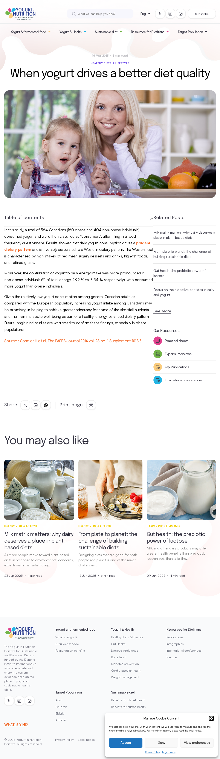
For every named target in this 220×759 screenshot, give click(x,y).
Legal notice (169, 752)
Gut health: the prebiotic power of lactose (179, 273)
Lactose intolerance (124, 650)
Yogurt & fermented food (28, 32)
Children (61, 707)
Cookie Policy (152, 752)
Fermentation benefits (70, 650)
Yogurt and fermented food (75, 629)
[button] (211, 718)
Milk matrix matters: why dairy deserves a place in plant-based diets (184, 235)
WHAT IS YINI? (16, 724)
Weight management (125, 677)
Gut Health (118, 644)
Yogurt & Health (71, 32)
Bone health (119, 657)
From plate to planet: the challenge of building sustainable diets (182, 254)
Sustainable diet (106, 32)
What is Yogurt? (66, 637)
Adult (59, 700)
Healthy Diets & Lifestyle (110, 63)
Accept (126, 743)
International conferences (184, 650)
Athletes (61, 720)
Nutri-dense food (67, 644)
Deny (161, 743)
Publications (175, 637)
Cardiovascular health (126, 670)
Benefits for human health (128, 707)
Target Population (190, 32)
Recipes (172, 657)
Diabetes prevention (125, 664)
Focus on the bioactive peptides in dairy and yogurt (183, 292)
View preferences (197, 743)
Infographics (175, 644)
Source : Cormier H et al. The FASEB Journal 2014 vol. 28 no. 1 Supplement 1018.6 (72, 341)
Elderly (59, 713)
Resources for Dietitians (147, 32)
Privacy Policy (64, 739)
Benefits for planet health (128, 700)
